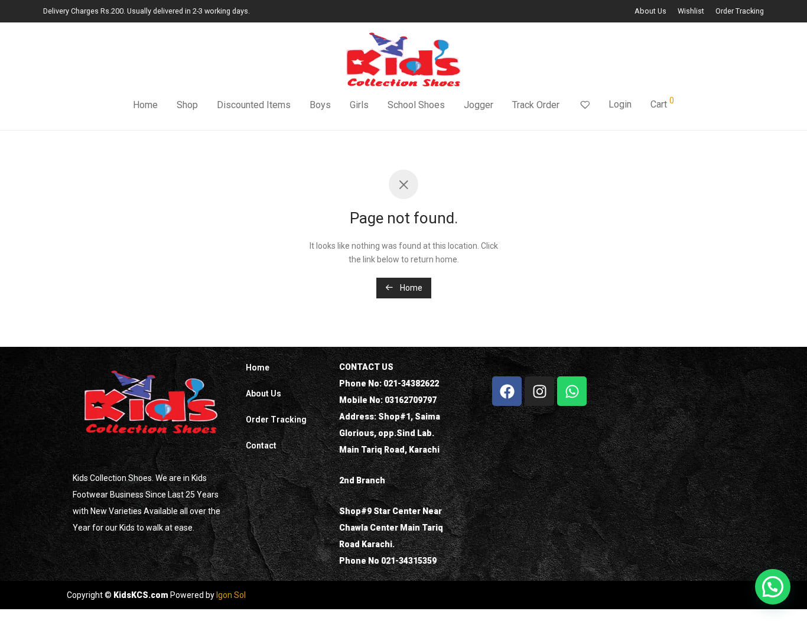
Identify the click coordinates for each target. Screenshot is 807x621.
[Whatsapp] (572, 391)
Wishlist (691, 11)
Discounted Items (254, 104)
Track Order (535, 104)
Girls (359, 104)
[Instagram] (539, 391)
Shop (187, 104)
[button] (772, 586)
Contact (261, 445)
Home (145, 104)
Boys (320, 104)
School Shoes (416, 104)
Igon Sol (231, 595)
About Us (650, 11)
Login (620, 104)
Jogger (478, 104)
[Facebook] (507, 391)
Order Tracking (739, 11)
